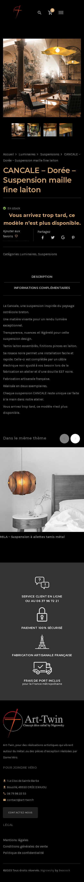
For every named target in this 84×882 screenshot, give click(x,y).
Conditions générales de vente (25, 846)
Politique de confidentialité (23, 853)
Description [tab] (42, 277)
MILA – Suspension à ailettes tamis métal (32, 537)
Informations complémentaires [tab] (42, 288)
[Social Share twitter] (53, 238)
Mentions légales (15, 840)
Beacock (64, 870)
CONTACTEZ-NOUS (20, 812)
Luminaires (27, 154)
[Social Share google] (63, 238)
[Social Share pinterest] (73, 238)
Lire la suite (34, 519)
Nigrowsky (47, 870)
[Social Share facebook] (43, 238)
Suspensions (49, 154)
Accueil (8, 154)
